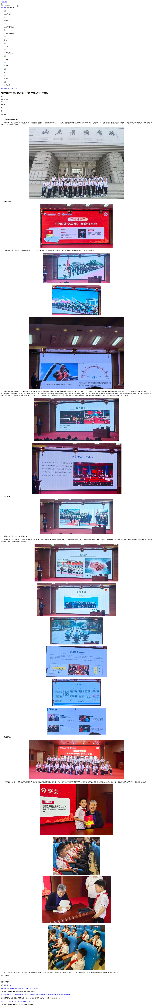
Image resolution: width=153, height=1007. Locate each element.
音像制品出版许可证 (21, 994)
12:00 (6, 99)
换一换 (9, 985)
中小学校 (14, 88)
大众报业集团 (5, 988)
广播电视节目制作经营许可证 (38, 994)
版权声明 (28, 988)
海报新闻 (3, 7)
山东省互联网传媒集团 (17, 988)
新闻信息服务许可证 (7, 994)
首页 (2, 88)
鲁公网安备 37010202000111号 (24, 1001)
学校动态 (7, 88)
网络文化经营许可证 (65, 994)
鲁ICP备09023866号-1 (7, 1001)
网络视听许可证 (53, 994)
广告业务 (35, 988)
